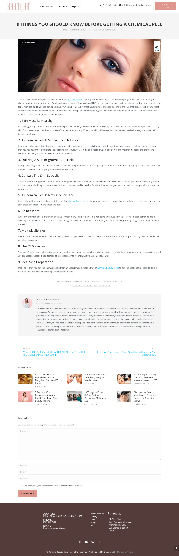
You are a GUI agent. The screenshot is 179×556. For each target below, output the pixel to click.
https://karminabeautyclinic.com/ (49, 303)
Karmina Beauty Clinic (108, 267)
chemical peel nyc (76, 201)
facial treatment (74, 99)
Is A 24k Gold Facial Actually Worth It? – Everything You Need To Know (47, 379)
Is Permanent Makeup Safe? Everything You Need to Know (95, 377)
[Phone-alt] (93, 542)
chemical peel (77, 285)
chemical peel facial (90, 285)
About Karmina (46, 6)
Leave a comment (117, 281)
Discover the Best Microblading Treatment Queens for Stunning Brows (146, 396)
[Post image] (25, 379)
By (88, 281)
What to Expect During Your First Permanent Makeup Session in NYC (145, 377)
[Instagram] (80, 542)
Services (61, 6)
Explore (75, 6)
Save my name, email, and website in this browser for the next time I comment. (51, 485)
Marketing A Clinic (125, 552)
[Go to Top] (176, 548)
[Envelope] (86, 542)
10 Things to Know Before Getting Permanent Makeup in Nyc (95, 396)
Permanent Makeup (29, 42)
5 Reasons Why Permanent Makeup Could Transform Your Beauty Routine (46, 396)
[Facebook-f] (99, 542)
